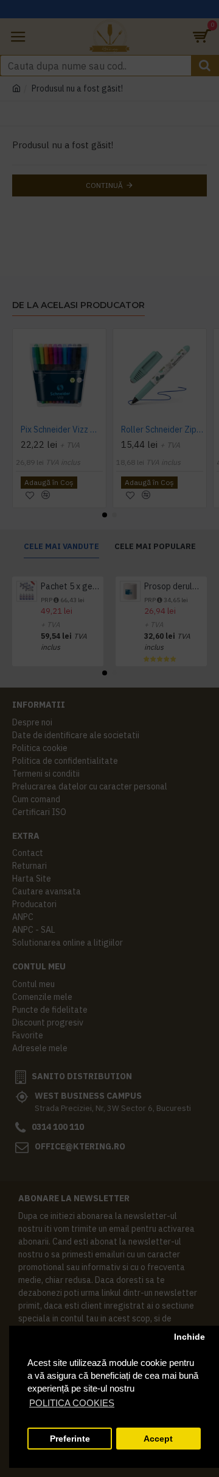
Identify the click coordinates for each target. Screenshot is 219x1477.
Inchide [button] (189, 1337)
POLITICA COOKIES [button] (71, 1403)
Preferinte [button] (70, 1438)
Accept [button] (158, 1438)
